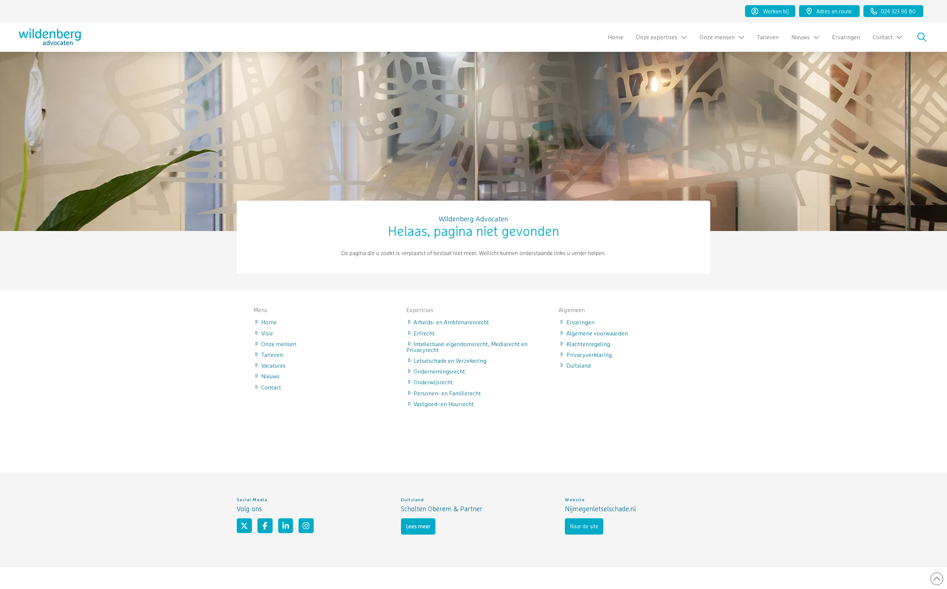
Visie (267, 332)
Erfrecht (424, 332)
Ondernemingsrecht (439, 371)
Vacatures (273, 365)
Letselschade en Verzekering (450, 360)
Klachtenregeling (588, 343)
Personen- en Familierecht (447, 392)
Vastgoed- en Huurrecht (444, 403)
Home (269, 321)
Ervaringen (580, 321)
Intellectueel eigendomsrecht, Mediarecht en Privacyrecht (467, 346)
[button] (922, 37)
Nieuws (270, 375)
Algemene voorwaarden (597, 332)
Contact (271, 387)
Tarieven (272, 354)
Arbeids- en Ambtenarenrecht (451, 321)
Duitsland (578, 365)
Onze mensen (278, 343)
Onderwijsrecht (433, 381)
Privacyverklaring (589, 354)
